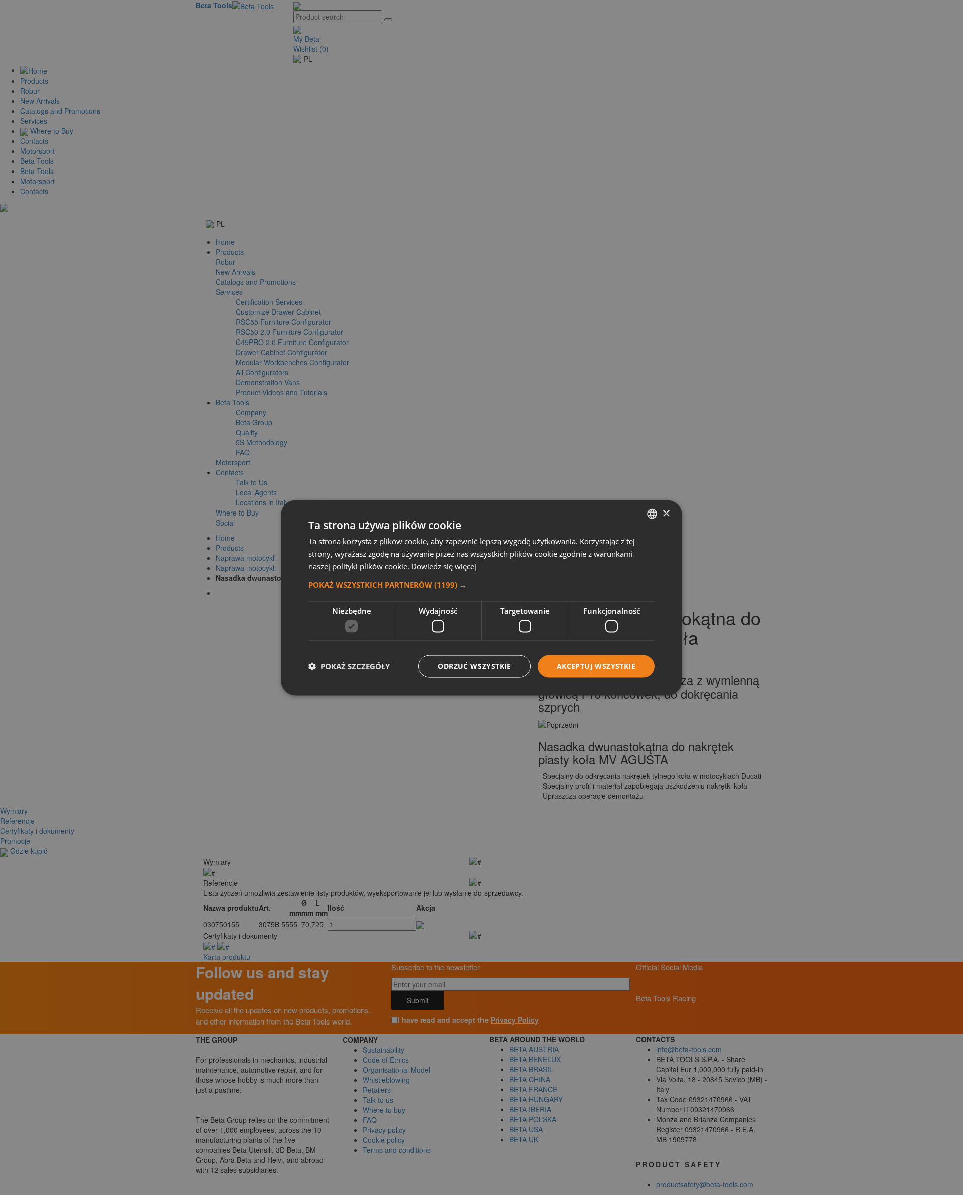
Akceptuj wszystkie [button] (596, 665)
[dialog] (481, 597)
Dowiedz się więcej (443, 566)
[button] (481, 584)
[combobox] (652, 513)
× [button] (666, 513)
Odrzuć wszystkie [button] (474, 665)
